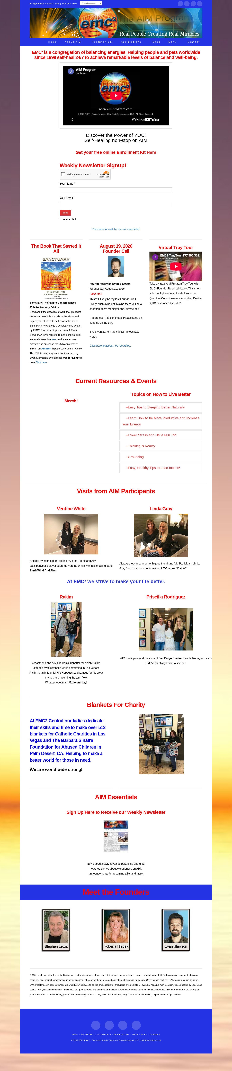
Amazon (46, 348)
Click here (41, 362)
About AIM (87, 1034)
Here (151, 152)
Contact (155, 1034)
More (144, 1034)
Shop (135, 1034)
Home (75, 1034)
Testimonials (103, 1034)
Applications (121, 1034)
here (53, 339)
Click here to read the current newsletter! (116, 229)
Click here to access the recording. (110, 345)
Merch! (71, 401)
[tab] (161, 407)
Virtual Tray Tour (176, 247)
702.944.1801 (69, 3)
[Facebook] (180, 3)
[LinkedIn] (193, 3)
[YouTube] (199, 3)
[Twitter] (187, 3)
